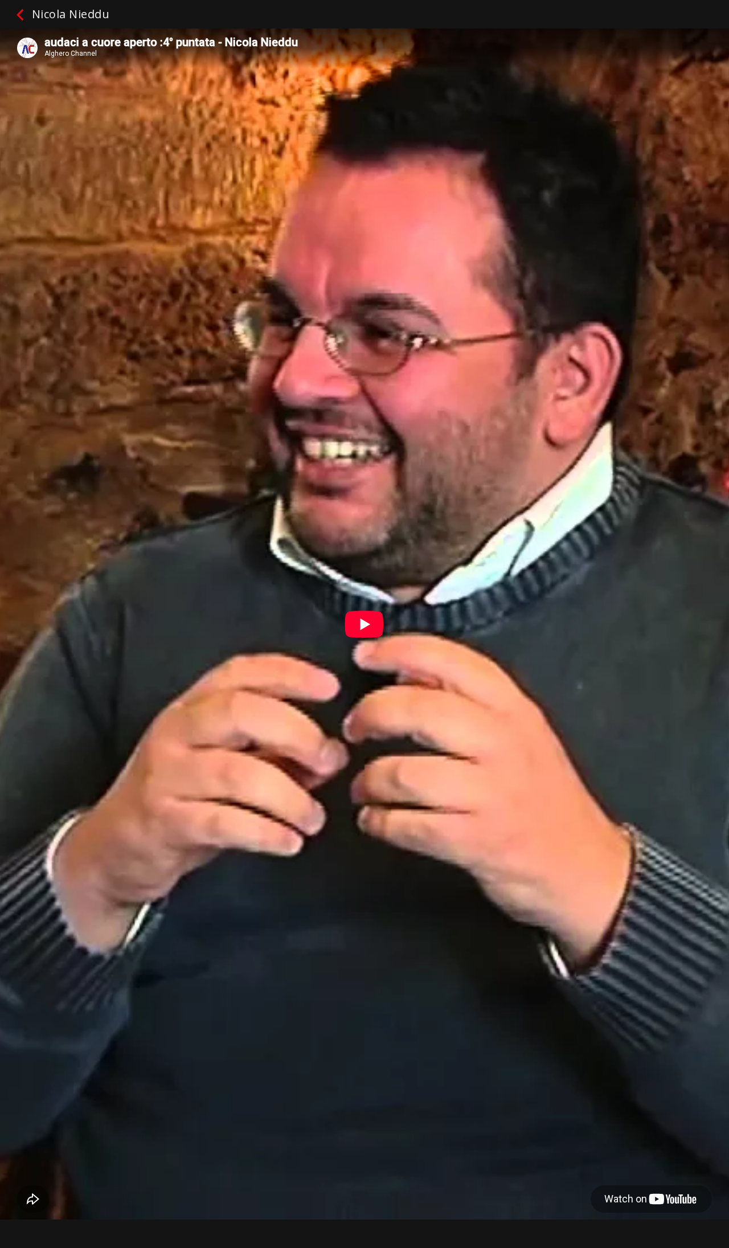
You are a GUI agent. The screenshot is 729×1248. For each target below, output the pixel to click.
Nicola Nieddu (68, 14)
